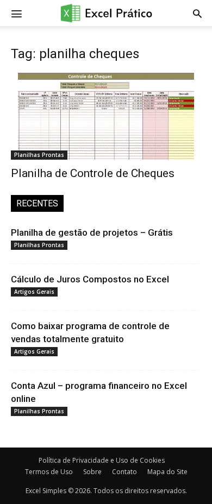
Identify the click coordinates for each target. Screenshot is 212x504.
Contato (124, 471)
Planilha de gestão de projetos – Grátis (92, 232)
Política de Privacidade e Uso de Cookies (102, 460)
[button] (197, 13)
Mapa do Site (167, 471)
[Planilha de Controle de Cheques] (106, 116)
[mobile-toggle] (16, 13)
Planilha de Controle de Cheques (92, 173)
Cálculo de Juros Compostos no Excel (90, 279)
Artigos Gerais (34, 291)
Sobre (92, 471)
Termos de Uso (49, 471)
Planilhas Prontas (39, 155)
